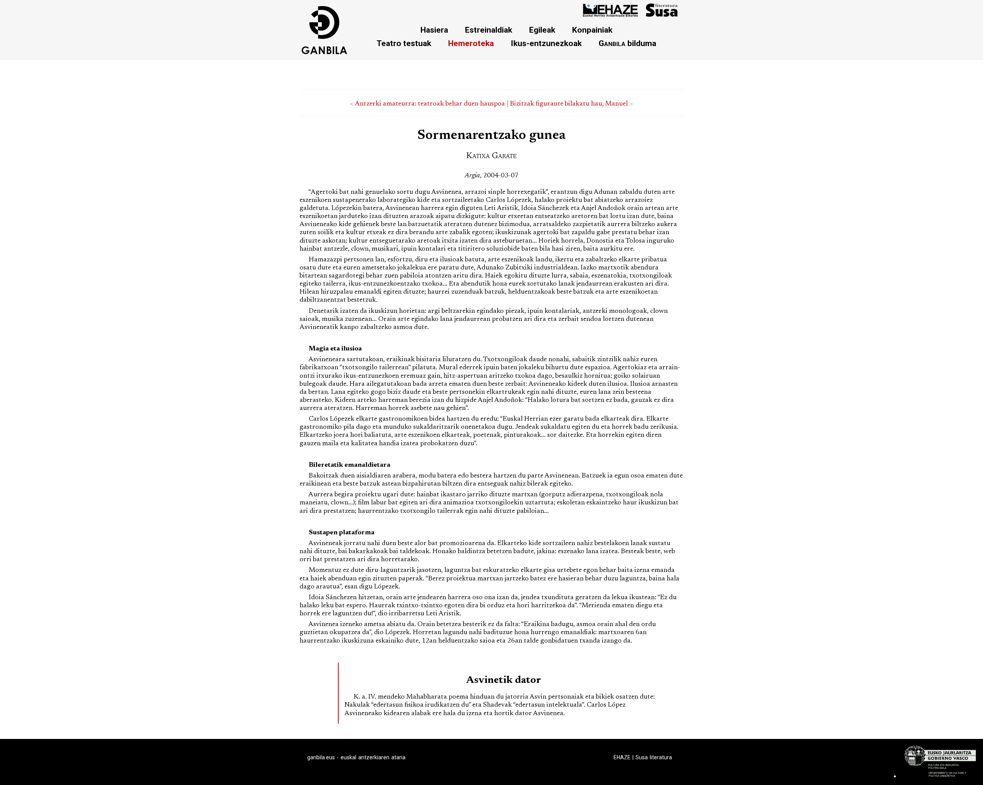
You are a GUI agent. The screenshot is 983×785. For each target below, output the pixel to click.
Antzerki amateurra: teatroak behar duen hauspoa (430, 104)
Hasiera (434, 30)
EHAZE (622, 757)
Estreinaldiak (488, 30)
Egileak (542, 30)
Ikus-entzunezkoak (546, 43)
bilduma (627, 43)
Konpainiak (592, 30)
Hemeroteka (471, 43)
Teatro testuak (404, 43)
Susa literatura (653, 757)
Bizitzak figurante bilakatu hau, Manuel (569, 104)
